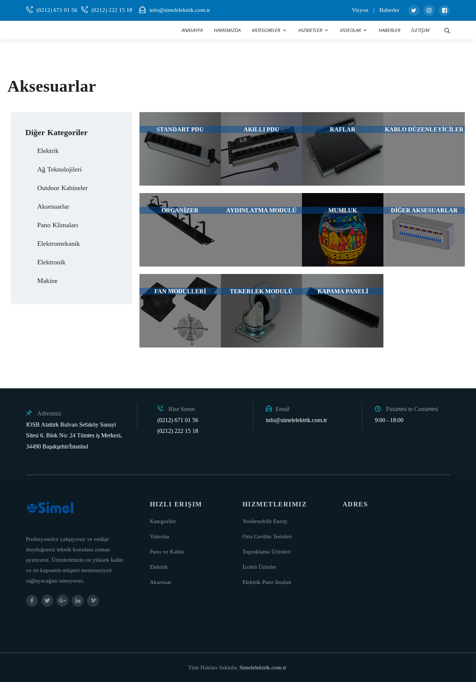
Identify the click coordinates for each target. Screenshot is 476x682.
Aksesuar (160, 582)
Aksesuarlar (53, 206)
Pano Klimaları (57, 225)
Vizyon (360, 10)
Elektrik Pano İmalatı (266, 582)
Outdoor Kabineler (62, 188)
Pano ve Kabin (167, 552)
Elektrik (48, 150)
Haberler (389, 10)
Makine (47, 280)
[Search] (447, 30)
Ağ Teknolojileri (59, 169)
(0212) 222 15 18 (111, 10)
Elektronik (51, 262)
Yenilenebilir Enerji (264, 521)
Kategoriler (163, 521)
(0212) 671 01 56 (56, 10)
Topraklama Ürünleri (266, 552)
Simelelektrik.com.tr (262, 667)
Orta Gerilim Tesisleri (267, 536)
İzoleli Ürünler (259, 567)
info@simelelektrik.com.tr (179, 10)
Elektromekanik (58, 243)
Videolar (160, 536)
